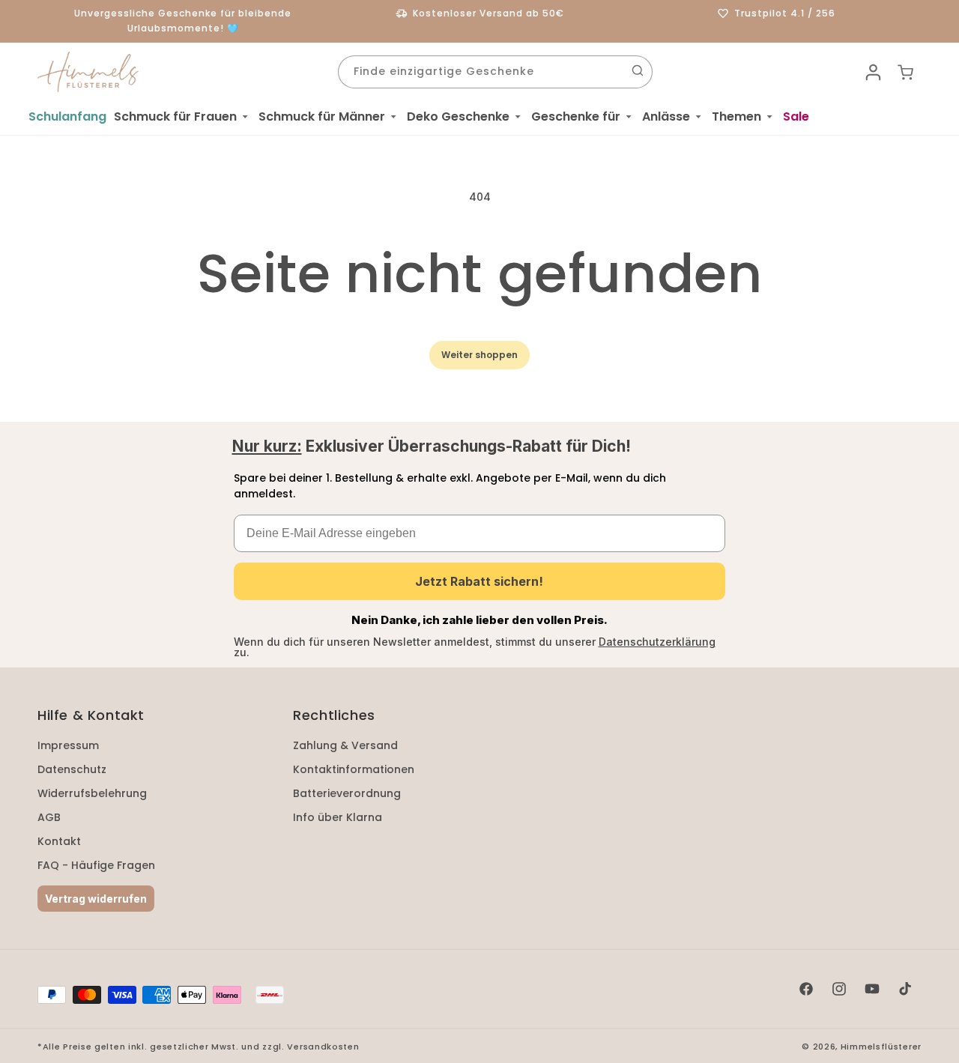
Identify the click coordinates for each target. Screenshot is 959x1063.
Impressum (68, 745)
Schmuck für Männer (321, 116)
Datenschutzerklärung (657, 641)
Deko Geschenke (458, 116)
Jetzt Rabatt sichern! (479, 581)
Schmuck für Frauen (175, 116)
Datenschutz (71, 769)
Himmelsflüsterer (881, 1047)
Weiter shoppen (479, 354)
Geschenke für (575, 116)
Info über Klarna (337, 817)
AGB (49, 817)
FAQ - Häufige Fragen (96, 865)
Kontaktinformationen (353, 769)
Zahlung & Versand (345, 745)
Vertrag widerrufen (96, 898)
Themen (736, 116)
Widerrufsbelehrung (92, 793)
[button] (182, 117)
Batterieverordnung (347, 793)
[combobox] (495, 72)
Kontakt (59, 841)
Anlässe (666, 116)
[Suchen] (637, 70)
